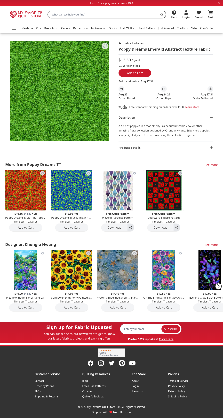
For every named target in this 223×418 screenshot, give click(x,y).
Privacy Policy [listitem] (176, 386)
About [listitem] (135, 381)
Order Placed (127, 98)
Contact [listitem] (39, 381)
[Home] (120, 43)
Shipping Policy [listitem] (177, 396)
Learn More (192, 107)
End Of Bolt (128, 28)
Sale (194, 28)
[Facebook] (90, 363)
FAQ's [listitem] (37, 391)
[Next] (218, 286)
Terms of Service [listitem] (178, 381)
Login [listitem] (135, 386)
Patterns (79, 28)
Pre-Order (206, 28)
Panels (65, 28)
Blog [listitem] (85, 381)
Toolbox (182, 28)
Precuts (49, 28)
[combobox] (107, 14)
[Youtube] (132, 363)
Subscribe (171, 329)
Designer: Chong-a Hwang (30, 244)
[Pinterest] (122, 363)
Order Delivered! (203, 98)
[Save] (105, 46)
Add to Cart (135, 73)
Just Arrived (166, 28)
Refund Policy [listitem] (176, 391)
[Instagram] (101, 363)
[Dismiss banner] (218, 3)
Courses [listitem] (87, 391)
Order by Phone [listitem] (44, 386)
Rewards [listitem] (137, 391)
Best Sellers (147, 28)
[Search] (162, 14)
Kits (38, 28)
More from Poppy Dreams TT (33, 164)
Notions (96, 28)
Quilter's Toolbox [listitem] (93, 396)
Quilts (113, 28)
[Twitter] (111, 363)
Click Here (166, 339)
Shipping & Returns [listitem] (46, 396)
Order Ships (163, 98)
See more (211, 165)
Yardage (27, 28)
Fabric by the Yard (134, 43)
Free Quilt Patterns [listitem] (94, 386)
